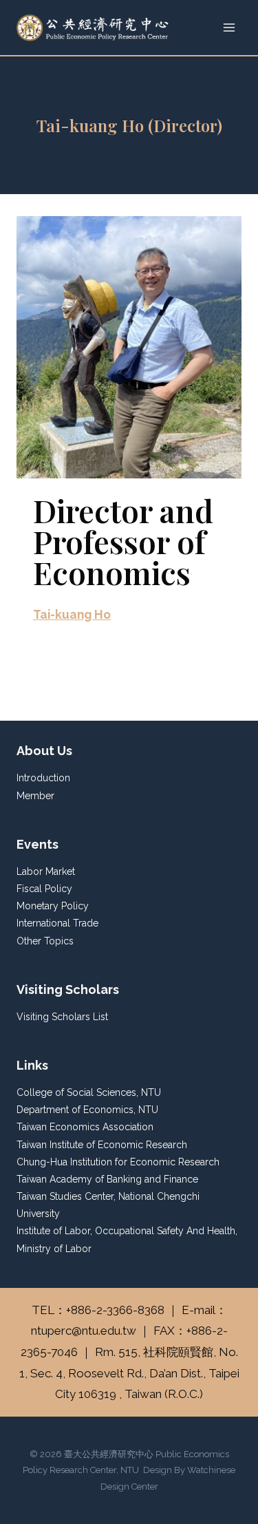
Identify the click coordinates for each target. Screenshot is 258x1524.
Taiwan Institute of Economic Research (102, 1144)
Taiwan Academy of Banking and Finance (107, 1179)
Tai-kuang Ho (72, 614)
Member (35, 795)
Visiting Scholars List (62, 1016)
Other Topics (45, 940)
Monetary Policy (53, 905)
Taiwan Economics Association (85, 1126)
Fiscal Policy (44, 888)
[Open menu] (228, 27)
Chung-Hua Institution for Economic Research (118, 1161)
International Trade (57, 923)
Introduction (43, 777)
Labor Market (46, 871)
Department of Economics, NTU (87, 1109)
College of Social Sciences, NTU (89, 1092)
